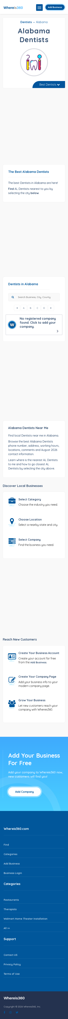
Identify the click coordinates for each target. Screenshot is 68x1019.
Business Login (13, 873)
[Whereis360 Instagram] (10, 1012)
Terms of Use (12, 973)
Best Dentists (48, 84)
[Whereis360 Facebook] (4, 1012)
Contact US (10, 955)
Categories (10, 854)
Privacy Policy (12, 964)
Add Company (24, 791)
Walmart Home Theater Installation (25, 918)
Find (6, 844)
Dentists (26, 22)
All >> (7, 928)
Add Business (55, 7)
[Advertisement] (34, 127)
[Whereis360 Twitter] (17, 1012)
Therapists (10, 909)
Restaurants (11, 899)
